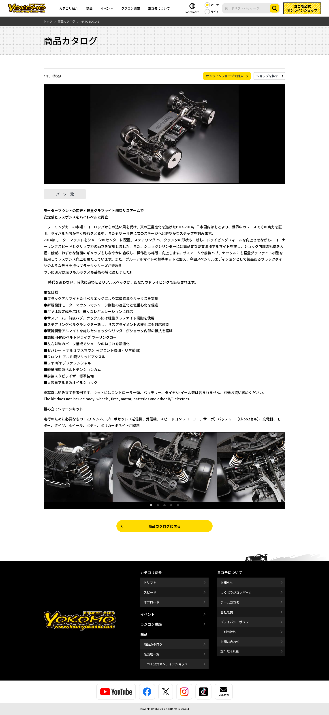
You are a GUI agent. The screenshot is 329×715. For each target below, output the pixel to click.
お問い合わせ (229, 641)
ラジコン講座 (130, 8)
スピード (150, 592)
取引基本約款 (229, 651)
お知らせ (226, 582)
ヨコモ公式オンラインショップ (166, 664)
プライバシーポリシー (236, 622)
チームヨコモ (229, 602)
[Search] (274, 8)
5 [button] (178, 505)
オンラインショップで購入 (225, 76)
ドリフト (150, 582)
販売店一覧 (151, 654)
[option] (165, 467)
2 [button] (158, 505)
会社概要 (226, 612)
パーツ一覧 (65, 194)
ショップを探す (267, 76)
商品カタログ (153, 644)
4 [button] (171, 505)
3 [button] (164, 505)
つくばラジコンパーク (236, 592)
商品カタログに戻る (164, 526)
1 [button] (151, 505)
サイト (215, 11)
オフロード (151, 602)
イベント (106, 8)
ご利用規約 (228, 631)
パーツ (215, 5)
